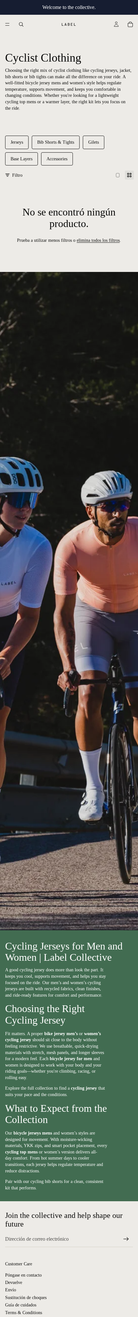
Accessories (57, 158)
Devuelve (13, 1282)
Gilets (93, 142)
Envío (10, 1290)
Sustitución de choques (26, 1297)
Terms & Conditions (23, 1312)
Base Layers (21, 158)
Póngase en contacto (23, 1275)
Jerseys (17, 142)
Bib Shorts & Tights (55, 142)
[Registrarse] (126, 1239)
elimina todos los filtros (98, 240)
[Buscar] (21, 24)
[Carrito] (130, 24)
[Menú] (7, 24)
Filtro (17, 175)
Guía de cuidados (20, 1305)
